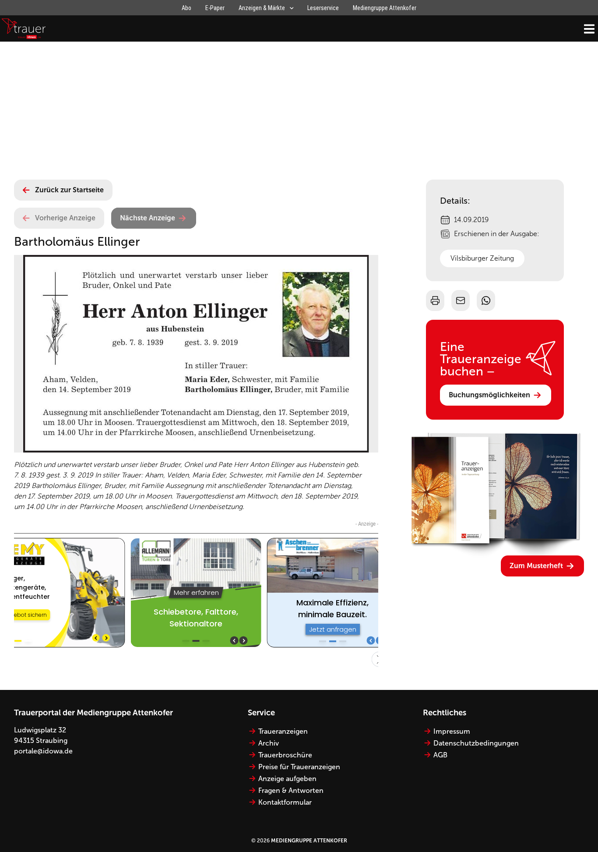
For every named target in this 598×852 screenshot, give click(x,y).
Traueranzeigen (283, 731)
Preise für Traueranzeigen (299, 767)
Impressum (451, 731)
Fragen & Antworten (291, 790)
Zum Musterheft (536, 565)
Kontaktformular (285, 802)
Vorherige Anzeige (65, 218)
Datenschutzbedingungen (476, 743)
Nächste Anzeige (147, 218)
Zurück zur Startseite (69, 190)
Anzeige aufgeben (287, 778)
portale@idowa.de (43, 751)
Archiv (268, 743)
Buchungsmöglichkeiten (489, 395)
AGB (440, 755)
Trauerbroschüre (285, 755)
